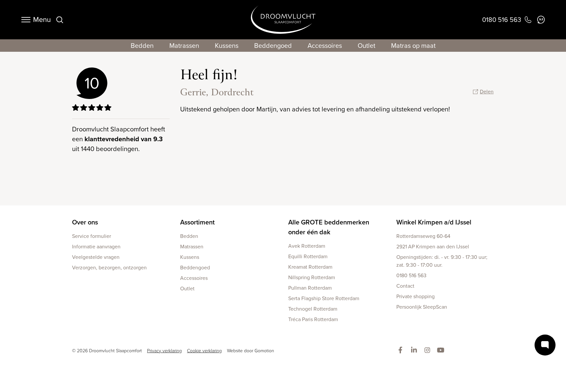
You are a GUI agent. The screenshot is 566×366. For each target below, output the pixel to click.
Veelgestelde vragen (96, 257)
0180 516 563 (411, 275)
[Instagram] (428, 351)
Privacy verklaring (164, 350)
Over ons (85, 222)
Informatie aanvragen (96, 246)
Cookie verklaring (204, 350)
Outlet (366, 45)
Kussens (226, 45)
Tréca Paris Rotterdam (313, 319)
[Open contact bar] (545, 345)
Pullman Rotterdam (310, 288)
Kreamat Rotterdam (310, 267)
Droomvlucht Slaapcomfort (283, 19)
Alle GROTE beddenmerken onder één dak (328, 227)
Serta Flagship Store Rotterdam (323, 298)
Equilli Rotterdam (308, 256)
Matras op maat (413, 45)
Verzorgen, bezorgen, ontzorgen (109, 267)
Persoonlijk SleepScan (421, 307)
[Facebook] (401, 351)
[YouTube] (442, 351)
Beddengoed (273, 45)
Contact (405, 286)
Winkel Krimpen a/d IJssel (433, 222)
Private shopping (415, 296)
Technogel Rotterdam (312, 309)
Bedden (142, 45)
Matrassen (184, 45)
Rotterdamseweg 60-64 (423, 236)
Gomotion (264, 350)
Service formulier (91, 236)
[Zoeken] (59, 20)
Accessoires (325, 45)
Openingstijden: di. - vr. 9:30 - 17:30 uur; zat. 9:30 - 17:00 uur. (441, 261)
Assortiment (197, 222)
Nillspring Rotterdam (311, 277)
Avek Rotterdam (306, 246)
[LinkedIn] (415, 351)
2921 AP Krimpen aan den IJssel (432, 246)
